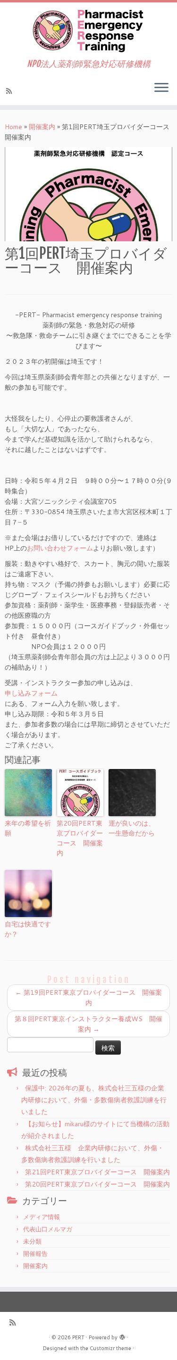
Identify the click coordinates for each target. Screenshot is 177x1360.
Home (13, 126)
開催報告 (35, 1253)
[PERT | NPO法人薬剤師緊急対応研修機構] (88, 30)
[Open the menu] (161, 88)
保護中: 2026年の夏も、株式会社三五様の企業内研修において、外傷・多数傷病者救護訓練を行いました (94, 1099)
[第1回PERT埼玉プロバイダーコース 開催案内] (88, 194)
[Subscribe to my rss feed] (10, 91)
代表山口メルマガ (47, 1229)
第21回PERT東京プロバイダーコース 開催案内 (97, 1172)
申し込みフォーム (31, 693)
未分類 (32, 1241)
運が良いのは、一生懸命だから (132, 828)
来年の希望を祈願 (28, 828)
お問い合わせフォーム (60, 548)
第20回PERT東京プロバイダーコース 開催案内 (80, 838)
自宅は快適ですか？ (28, 929)
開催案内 (42, 126)
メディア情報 (41, 1217)
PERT (78, 1337)
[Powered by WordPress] (122, 1335)
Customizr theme (110, 1348)
